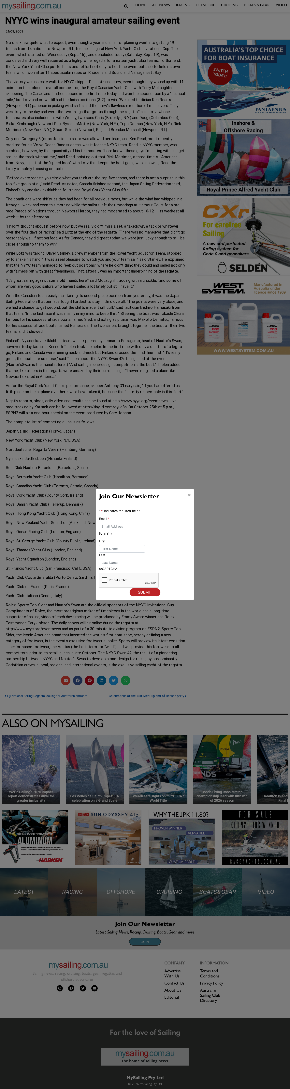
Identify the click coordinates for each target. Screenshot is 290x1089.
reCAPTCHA (108, 569)
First (102, 541)
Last (102, 555)
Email (104, 519)
